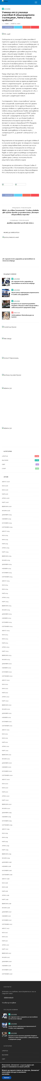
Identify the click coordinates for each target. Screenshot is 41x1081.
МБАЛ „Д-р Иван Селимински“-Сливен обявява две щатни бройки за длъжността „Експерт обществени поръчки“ (20, 212)
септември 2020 (7, 775)
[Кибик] (5, 1)
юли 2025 (5, 535)
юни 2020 (5, 788)
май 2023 (5, 643)
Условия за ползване (9, 1003)
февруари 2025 (6, 556)
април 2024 (5, 597)
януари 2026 (6, 510)
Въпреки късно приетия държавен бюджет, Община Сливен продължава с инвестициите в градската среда (25, 305)
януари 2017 (6, 957)
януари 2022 (6, 709)
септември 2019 (7, 825)
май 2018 (5, 891)
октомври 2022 (7, 672)
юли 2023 (5, 634)
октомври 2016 (7, 970)
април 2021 (5, 746)
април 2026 (5, 498)
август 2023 (5, 630)
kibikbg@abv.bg (8, 997)
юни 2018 (5, 887)
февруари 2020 (6, 804)
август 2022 (6, 680)
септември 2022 (7, 676)
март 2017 (5, 949)
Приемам (6, 1077)
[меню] (36, 2)
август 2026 (6, 481)
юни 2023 (5, 639)
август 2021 (5, 730)
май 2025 (5, 543)
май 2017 (5, 941)
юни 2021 (5, 738)
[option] (20, 249)
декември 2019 (6, 812)
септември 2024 (7, 577)
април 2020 (5, 796)
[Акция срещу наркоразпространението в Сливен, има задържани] (6, 293)
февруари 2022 (6, 705)
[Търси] (31, 2)
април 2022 (5, 696)
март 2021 (5, 750)
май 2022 (5, 692)
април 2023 (5, 647)
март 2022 (5, 701)
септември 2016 (7, 974)
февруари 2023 (6, 655)
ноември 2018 (6, 866)
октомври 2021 (7, 721)
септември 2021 (7, 725)
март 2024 (5, 601)
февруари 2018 (6, 903)
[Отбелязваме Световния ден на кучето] (6, 315)
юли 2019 (5, 833)
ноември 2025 (6, 519)
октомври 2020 (7, 771)
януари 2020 (6, 808)
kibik (7, 23)
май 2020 (5, 792)
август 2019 (5, 829)
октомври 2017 (6, 920)
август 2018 (5, 879)
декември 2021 (6, 713)
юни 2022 (5, 688)
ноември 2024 (6, 568)
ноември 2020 (6, 767)
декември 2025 (7, 514)
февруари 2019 (6, 854)
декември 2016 (6, 961)
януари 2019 (6, 858)
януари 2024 (6, 610)
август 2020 (6, 779)
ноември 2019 (6, 816)
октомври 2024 (7, 572)
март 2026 (5, 502)
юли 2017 (5, 932)
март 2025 (5, 552)
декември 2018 (6, 862)
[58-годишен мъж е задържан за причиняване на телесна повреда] (20, 246)
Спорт (20, 468)
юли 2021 (5, 734)
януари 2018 (6, 907)
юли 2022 (5, 684)
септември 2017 (7, 924)
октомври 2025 (7, 523)
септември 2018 (7, 874)
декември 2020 (7, 763)
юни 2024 (5, 589)
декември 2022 (7, 663)
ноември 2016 (6, 965)
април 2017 (5, 945)
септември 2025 (7, 527)
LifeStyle (20, 456)
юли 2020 (5, 783)
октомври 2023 (7, 622)
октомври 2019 (6, 821)
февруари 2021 (6, 754)
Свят (20, 464)
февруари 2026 (6, 506)
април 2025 (5, 548)
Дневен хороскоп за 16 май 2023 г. (20, 223)
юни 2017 (5, 936)
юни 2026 (5, 490)
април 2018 (5, 895)
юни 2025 (5, 539)
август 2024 (5, 581)
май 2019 (5, 841)
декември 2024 (7, 564)
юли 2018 (5, 883)
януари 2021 (6, 759)
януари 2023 (6, 659)
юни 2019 (5, 837)
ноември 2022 (6, 668)
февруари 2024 (6, 605)
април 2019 (5, 845)
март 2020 (5, 800)
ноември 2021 (6, 717)
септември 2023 (7, 626)
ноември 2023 (6, 618)
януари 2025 (6, 560)
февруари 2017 (6, 953)
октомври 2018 (7, 870)
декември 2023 (7, 614)
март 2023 (5, 651)
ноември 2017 (6, 916)
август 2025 (5, 531)
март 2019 (5, 850)
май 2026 (5, 494)
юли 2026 (5, 486)
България (20, 460)
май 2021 (5, 742)
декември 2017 (6, 912)
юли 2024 (5, 585)
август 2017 (5, 928)
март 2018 (5, 899)
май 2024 (5, 593)
